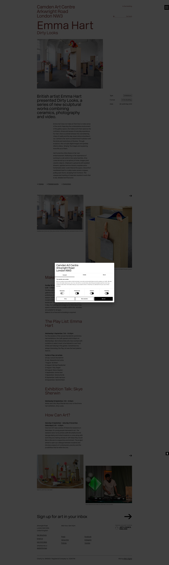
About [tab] (104, 274)
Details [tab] (84, 274)
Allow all (103, 298)
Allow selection (84, 298)
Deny (65, 298)
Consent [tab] (65, 275)
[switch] (77, 293)
